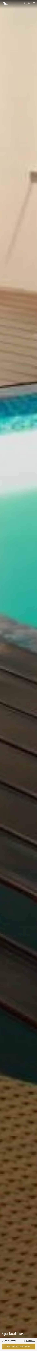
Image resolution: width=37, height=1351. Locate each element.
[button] (5, 3)
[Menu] (33, 3)
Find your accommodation (18, 1346)
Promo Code (30, 1341)
